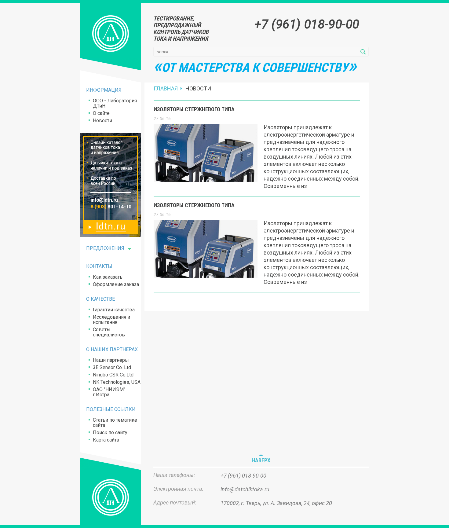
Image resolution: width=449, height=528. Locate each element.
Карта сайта (106, 440)
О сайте (101, 113)
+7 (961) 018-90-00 (307, 24)
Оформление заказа (116, 284)
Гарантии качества (114, 310)
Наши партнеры (111, 360)
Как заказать (107, 277)
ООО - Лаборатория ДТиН (115, 103)
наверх (261, 460)
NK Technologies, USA (117, 382)
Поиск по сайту (110, 432)
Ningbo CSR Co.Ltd (113, 375)
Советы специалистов (109, 332)
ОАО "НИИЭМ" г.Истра (109, 392)
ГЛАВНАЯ (166, 88)
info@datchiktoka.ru (245, 489)
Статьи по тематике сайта (115, 422)
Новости (102, 120)
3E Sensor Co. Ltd (112, 367)
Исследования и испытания (111, 319)
